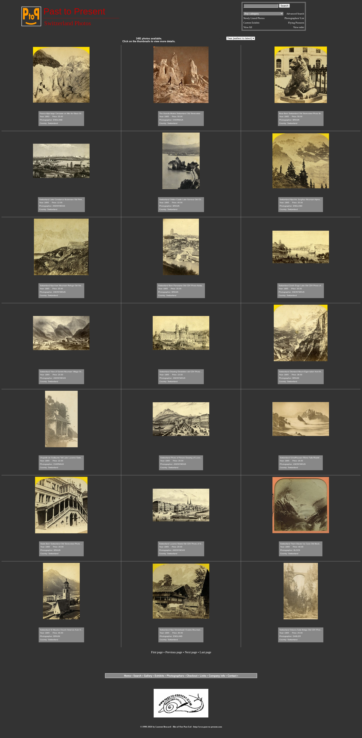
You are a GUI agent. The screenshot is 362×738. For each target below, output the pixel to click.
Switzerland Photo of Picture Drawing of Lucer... (181, 458)
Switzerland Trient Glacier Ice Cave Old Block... (300, 544)
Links (203, 675)
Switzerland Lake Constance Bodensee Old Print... (61, 199)
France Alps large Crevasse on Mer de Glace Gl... (61, 113)
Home (127, 675)
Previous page (173, 652)
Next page (191, 652)
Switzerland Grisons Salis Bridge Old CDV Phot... (300, 630)
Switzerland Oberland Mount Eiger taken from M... (300, 372)
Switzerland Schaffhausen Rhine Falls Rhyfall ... (300, 458)
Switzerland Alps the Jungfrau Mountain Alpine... (301, 199)
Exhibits (159, 675)
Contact (232, 675)
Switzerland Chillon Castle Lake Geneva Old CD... (181, 199)
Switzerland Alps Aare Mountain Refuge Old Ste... (61, 286)
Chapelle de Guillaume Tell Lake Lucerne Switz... (61, 458)
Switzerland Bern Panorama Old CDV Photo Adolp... (181, 286)
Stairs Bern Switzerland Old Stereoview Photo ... (61, 544)
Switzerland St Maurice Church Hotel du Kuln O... (61, 630)
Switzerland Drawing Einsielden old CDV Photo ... (181, 372)
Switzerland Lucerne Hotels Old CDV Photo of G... (181, 544)
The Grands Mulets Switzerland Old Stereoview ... (180, 113)
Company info (217, 675)
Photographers (175, 675)
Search (137, 675)
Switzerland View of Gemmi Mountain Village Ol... (61, 372)
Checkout (191, 675)
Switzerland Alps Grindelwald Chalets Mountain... (181, 630)
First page (157, 652)
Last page (205, 652)
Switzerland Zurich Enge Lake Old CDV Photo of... (301, 286)
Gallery (148, 675)
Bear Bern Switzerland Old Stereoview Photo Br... (300, 113)
